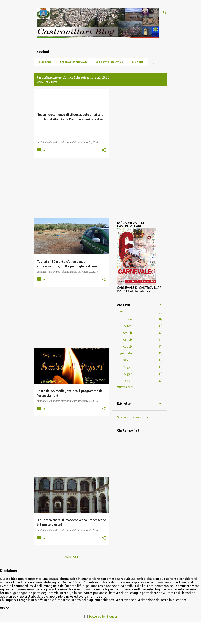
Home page (44, 62)
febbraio (126, 319)
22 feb (127, 326)
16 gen (127, 381)
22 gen (127, 374)
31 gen (127, 360)
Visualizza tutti (47, 82)
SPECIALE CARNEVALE (73, 62)
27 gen (127, 367)
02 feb (127, 346)
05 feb (127, 339)
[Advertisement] (70, 188)
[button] (103, 150)
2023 (120, 312)
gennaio (126, 353)
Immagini (137, 62)
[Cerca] (165, 12)
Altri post (71, 556)
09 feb (127, 333)
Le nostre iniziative (109, 62)
